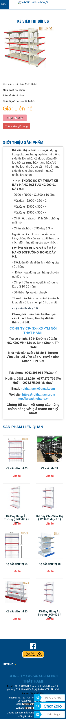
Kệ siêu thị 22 (49, 468)
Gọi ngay (15, 118)
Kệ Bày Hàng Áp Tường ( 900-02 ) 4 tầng (49, 612)
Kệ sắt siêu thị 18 (49, 563)
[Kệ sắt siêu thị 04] (16, 545)
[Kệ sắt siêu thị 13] (16, 592)
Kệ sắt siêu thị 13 (16, 611)
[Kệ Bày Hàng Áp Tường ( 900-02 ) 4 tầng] (49, 592)
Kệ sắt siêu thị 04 (16, 563)
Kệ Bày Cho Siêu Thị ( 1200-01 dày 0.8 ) (49, 517)
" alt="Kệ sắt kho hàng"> (35, 2)
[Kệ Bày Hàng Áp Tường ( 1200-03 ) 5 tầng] (16, 497)
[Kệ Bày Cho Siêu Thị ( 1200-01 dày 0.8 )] (49, 497)
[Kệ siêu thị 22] (49, 449)
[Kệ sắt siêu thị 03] (16, 449)
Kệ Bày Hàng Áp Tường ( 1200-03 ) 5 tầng (16, 517)
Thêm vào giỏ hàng (16, 126)
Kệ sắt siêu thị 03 (16, 468)
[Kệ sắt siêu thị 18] (49, 545)
